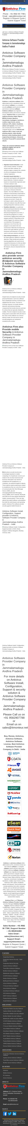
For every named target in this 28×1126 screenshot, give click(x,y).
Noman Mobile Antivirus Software (12, 1046)
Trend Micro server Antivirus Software (13, 1060)
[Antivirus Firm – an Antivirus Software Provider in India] (14, 10)
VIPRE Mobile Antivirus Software (12, 1043)
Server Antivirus (7, 1078)
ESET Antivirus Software (10, 996)
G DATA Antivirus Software (10, 976)
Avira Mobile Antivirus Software (11, 1028)
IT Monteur (15, 1124)
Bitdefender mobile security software (13, 1018)
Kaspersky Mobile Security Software (13, 1008)
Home (6, 32)
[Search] (24, 1)
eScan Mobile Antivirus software (12, 1023)
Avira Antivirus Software (9, 988)
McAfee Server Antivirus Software (12, 1062)
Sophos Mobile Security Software (12, 1011)
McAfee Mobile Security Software (12, 1016)
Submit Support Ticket (16, 21)
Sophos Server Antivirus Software (12, 1057)
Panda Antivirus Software (10, 998)
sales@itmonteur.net (12, 1104)
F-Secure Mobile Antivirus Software (13, 1026)
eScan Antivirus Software (10, 983)
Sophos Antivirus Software (10, 966)
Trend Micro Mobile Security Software (13, 1013)
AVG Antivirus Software (9, 993)
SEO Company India (15, 1123)
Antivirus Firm (7, 1120)
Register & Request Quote (14, 18)
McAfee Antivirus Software (10, 971)
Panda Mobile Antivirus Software (12, 1041)
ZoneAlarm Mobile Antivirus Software (13, 1031)
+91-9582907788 (12, 1098)
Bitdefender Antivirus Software (11, 973)
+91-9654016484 (13, 1100)
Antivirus (5, 1070)
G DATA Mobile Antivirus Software (12, 1021)
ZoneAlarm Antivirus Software (11, 991)
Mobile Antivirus (7, 1073)
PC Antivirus (6, 1075)
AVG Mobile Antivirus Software (11, 1033)
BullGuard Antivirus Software (11, 981)
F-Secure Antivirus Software (11, 986)
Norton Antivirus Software (10, 978)
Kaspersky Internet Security (10, 963)
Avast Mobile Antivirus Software (12, 1038)
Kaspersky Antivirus (8, 957)
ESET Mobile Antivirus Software (12, 1036)
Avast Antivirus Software (9, 1001)
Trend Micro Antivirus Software (11, 968)
